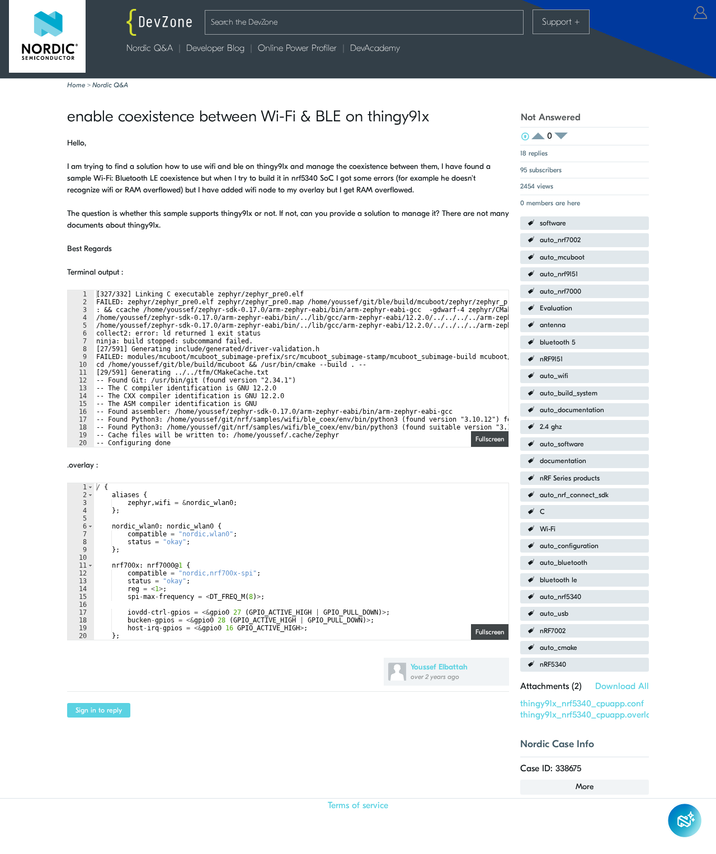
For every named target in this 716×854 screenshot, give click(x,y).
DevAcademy (375, 48)
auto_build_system (568, 393)
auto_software (562, 444)
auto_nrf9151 (559, 274)
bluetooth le (558, 580)
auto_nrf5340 (560, 597)
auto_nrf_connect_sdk (574, 495)
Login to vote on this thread (541, 136)
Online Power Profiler (297, 48)
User (700, 12)
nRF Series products (570, 478)
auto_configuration (569, 546)
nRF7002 (553, 631)
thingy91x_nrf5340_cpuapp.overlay (588, 715)
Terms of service (358, 805)
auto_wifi (554, 376)
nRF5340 (553, 664)
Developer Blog (215, 48)
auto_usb (554, 613)
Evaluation (556, 308)
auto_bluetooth (563, 563)
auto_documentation (572, 410)
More (584, 786)
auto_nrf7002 (560, 240)
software (553, 223)
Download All (622, 686)
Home (76, 85)
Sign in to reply (99, 710)
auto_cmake (558, 648)
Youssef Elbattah (439, 667)
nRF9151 (551, 359)
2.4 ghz (551, 427)
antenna (553, 325)
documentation (563, 461)
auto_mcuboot (562, 257)
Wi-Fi (547, 529)
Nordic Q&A (149, 48)
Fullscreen (489, 439)
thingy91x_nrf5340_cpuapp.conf (582, 704)
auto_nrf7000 (560, 291)
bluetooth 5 (558, 342)
